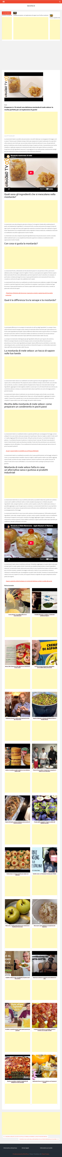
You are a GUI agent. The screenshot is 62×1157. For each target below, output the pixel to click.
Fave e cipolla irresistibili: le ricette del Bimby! (21, 17)
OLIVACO (31, 6)
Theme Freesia (45, 1154)
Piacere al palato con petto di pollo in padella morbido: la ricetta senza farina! (26, 1136)
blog (5, 104)
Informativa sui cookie (46, 1148)
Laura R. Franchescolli (9, 135)
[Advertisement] (21, 29)
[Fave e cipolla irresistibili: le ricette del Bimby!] (21, 15)
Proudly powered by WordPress (21, 1154)
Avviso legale (25, 1148)
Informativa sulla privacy (10, 1148)
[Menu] (3, 1)
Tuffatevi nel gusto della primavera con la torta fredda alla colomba (38, 1139)
